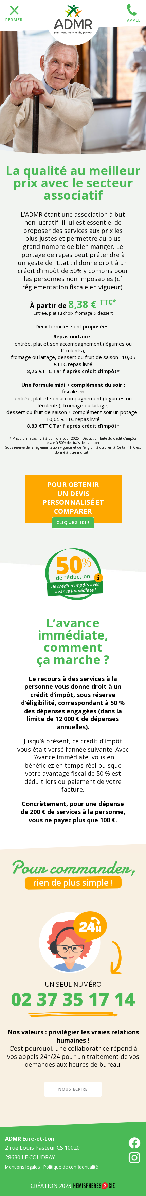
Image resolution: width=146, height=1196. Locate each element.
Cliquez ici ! (73, 522)
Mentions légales (22, 1167)
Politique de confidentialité (70, 1167)
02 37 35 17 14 (73, 999)
